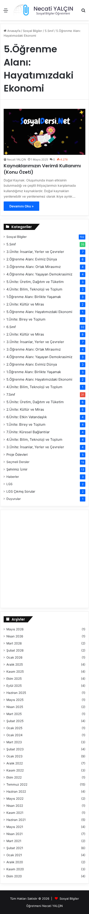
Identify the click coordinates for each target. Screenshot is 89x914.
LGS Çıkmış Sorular (20, 491)
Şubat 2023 (15, 749)
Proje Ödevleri (17, 454)
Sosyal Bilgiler (16, 237)
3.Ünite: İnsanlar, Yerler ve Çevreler (35, 252)
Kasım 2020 (15, 869)
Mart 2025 (14, 714)
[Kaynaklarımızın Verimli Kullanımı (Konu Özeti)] (44, 132)
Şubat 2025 (15, 721)
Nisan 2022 (14, 805)
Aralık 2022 (14, 763)
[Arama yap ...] (83, 12)
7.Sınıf (10, 394)
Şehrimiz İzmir (16, 469)
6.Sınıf (11, 327)
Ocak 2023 (14, 756)
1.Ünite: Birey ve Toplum (25, 319)
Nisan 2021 (14, 834)
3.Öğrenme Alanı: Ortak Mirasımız (33, 267)
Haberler (12, 477)
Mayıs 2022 (15, 798)
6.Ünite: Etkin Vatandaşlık (26, 417)
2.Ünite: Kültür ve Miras (25, 304)
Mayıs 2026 (15, 629)
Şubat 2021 (14, 848)
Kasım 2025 (15, 671)
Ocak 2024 (14, 735)
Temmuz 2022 (16, 784)
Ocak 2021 (14, 855)
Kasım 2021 (14, 813)
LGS (9, 484)
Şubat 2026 (15, 650)
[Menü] (5, 12)
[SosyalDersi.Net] (42, 10)
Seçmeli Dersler (17, 462)
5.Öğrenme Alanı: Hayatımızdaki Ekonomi (39, 312)
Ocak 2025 (14, 728)
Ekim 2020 (14, 876)
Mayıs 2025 (15, 700)
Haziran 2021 (16, 820)
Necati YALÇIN (16, 159)
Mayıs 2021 (14, 827)
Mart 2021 (13, 841)
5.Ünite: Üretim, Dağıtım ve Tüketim (35, 282)
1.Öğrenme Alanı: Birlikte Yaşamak (33, 297)
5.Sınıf (11, 244)
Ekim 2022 (14, 777)
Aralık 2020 (14, 862)
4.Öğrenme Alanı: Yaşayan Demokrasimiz (39, 274)
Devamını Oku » (21, 206)
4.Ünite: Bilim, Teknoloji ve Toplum (34, 289)
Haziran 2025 (16, 693)
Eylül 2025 (14, 685)
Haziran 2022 (16, 791)
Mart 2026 (14, 643)
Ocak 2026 (14, 657)
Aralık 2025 (14, 664)
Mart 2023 (14, 742)
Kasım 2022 (15, 770)
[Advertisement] (44, 67)
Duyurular (13, 499)
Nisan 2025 (14, 707)
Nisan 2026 (14, 636)
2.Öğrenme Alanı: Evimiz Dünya (31, 259)
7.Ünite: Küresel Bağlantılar (28, 432)
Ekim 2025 (14, 678)
